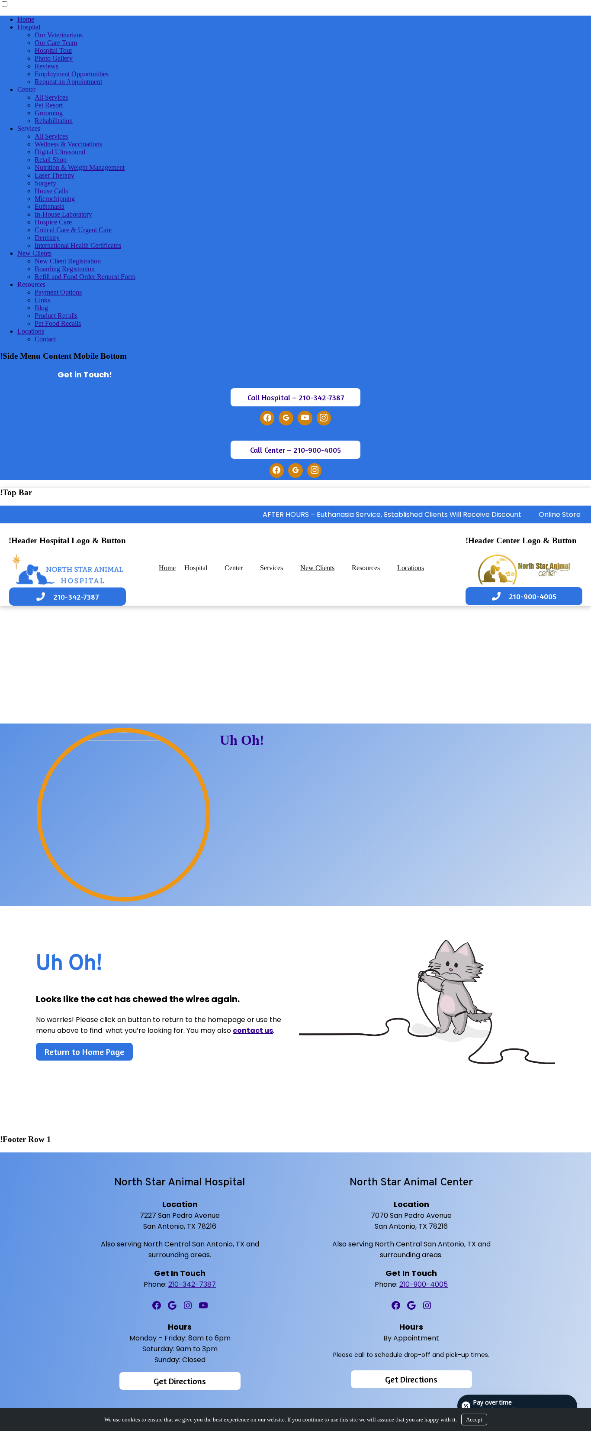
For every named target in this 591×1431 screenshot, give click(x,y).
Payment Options (58, 292)
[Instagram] (324, 418)
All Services (51, 97)
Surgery (45, 183)
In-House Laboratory (63, 214)
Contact (45, 339)
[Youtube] (305, 418)
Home (25, 19)
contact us (253, 1030)
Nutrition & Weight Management (80, 167)
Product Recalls (56, 315)
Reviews (46, 66)
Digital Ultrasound (60, 152)
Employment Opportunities (72, 74)
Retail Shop (51, 159)
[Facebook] (267, 418)
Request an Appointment (68, 81)
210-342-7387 (192, 1284)
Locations (30, 331)
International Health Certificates (78, 245)
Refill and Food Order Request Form (85, 276)
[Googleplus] (286, 418)
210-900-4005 (423, 1284)
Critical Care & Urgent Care (73, 230)
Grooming (49, 113)
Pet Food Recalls (58, 323)
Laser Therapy (54, 175)
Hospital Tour (53, 50)
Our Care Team (56, 42)
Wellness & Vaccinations (68, 144)
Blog (41, 308)
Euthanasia (49, 206)
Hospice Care (53, 222)
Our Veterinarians (59, 35)
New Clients (34, 253)
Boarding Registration (65, 269)
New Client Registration (68, 261)
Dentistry (47, 237)
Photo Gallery (54, 58)
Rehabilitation (54, 120)
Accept (474, 1419)
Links (42, 300)
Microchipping (55, 198)
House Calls (51, 191)
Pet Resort (49, 105)
